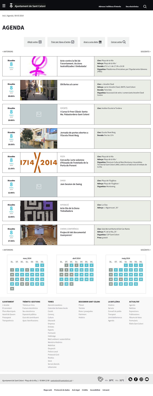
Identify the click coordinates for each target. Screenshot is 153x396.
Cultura (51, 317)
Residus (51, 358)
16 (42, 274)
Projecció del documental (73, 233)
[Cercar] (145, 6)
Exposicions (134, 311)
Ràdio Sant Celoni (136, 323)
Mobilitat (51, 345)
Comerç (51, 314)
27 (92, 279)
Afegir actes (32, 42)
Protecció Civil (53, 354)
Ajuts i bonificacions (30, 320)
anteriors (7, 51)
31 (136, 284)
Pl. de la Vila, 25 (110, 231)
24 (12, 284)
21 (32, 279)
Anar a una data (91, 42)
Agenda (10, 15)
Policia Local (53, 351)
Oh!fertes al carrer (69, 84)
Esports (51, 330)
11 (17, 274)
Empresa (51, 323)
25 (17, 284)
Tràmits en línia (29, 305)
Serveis (111, 308)
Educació (51, 320)
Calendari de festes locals (58, 308)
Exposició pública (29, 314)
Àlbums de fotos (135, 317)
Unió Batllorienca (115, 317)
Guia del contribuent (31, 317)
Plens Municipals (8, 311)
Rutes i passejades (86, 311)
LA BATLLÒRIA (114, 301)
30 (42, 284)
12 (22, 274)
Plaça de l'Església (111, 183)
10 (76, 270)
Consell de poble (114, 311)
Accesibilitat (95, 390)
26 (86, 279)
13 (27, 274)
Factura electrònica (30, 308)
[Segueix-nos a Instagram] (140, 380)
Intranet (106, 390)
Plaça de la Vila (110, 63)
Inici (4, 15)
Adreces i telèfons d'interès (110, 6)
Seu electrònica (132, 6)
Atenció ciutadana (55, 305)
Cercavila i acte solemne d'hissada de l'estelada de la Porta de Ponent (74, 162)
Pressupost (6, 317)
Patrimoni (82, 314)
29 (37, 284)
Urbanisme (52, 367)
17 (76, 274)
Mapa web (48, 390)
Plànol (81, 305)
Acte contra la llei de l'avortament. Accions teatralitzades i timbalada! (73, 63)
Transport (112, 314)
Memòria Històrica (55, 342)
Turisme (82, 308)
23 (42, 279)
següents (146, 51)
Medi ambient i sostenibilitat (59, 339)
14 (32, 274)
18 (17, 279)
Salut (50, 361)
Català (50, 311)
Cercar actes (116, 42)
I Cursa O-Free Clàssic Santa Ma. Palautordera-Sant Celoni (74, 113)
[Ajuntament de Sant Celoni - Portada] (27, 5)
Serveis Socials (53, 364)
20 (27, 279)
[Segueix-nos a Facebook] (135, 380)
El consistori (7, 308)
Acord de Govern (8, 314)
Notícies (132, 308)
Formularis (133, 320)
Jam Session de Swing (71, 184)
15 (37, 274)
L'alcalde (5, 305)
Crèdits (85, 390)
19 (86, 274)
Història (82, 317)
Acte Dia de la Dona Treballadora (69, 209)
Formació (51, 333)
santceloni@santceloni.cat (61, 380)
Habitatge (52, 336)
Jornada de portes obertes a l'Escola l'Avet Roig (74, 134)
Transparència (8, 320)
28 (32, 284)
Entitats (51, 327)
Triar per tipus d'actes (61, 42)
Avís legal (76, 390)
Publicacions (134, 314)
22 (37, 279)
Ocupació (51, 348)
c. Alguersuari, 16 (111, 207)
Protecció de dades (62, 390)
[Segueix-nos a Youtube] (146, 380)
